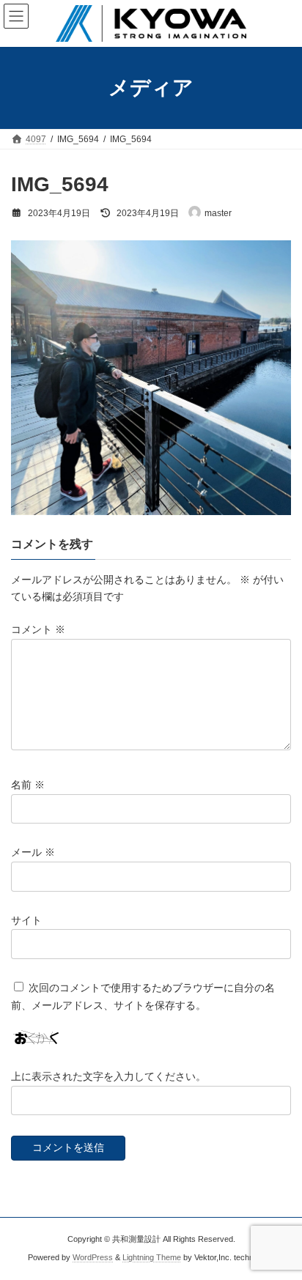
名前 (28, 785)
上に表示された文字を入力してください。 (108, 1076)
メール (33, 852)
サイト (26, 920)
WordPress (93, 1257)
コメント (38, 629)
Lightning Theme (151, 1257)
